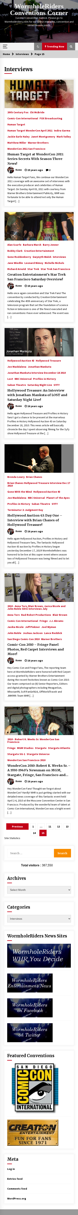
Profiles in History (44, 378)
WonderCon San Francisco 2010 (26, 759)
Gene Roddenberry (19, 256)
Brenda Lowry (16, 476)
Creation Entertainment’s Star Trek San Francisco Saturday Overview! (36, 277)
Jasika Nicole (15, 626)
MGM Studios (25, 747)
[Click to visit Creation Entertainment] (32, 1132)
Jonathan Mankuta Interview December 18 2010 (36, 372)
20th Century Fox (17, 112)
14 (34, 833)
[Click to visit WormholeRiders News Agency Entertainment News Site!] (30, 982)
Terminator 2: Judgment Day (25, 509)
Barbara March (32, 244)
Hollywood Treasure (48, 360)
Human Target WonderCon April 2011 (29, 130)
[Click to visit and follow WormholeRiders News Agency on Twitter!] (30, 1032)
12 (58, 826)
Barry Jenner (51, 244)
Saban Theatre (16, 384)
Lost (10, 378)
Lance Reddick (53, 632)
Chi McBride (37, 112)
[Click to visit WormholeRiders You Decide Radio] (39, 955)
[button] (38, 46)
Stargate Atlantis (59, 747)
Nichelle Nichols (54, 262)
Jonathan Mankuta (39, 366)
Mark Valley (64, 136)
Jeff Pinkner (32, 626)
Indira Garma (62, 130)
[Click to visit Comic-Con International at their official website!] (32, 1088)
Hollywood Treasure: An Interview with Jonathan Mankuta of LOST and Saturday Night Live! (37, 395)
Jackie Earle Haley (18, 136)
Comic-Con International (22, 118)
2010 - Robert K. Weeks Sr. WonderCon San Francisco (33, 740)
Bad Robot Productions (36, 614)
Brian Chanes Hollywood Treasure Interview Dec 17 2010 (38, 484)
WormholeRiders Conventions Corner (39, 9)
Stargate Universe (38, 753)
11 (49, 826)
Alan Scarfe (14, 244)
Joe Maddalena (16, 366)
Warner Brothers (38, 142)
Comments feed (17, 1188)
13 (67, 826)
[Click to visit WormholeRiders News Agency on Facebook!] (30, 1007)
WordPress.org (16, 1198)
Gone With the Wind (19, 491)
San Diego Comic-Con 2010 (23, 638)
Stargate (41, 747)
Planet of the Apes (58, 497)
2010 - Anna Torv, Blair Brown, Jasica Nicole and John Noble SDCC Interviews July (36, 607)
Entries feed (15, 1178)
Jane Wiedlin (15, 262)
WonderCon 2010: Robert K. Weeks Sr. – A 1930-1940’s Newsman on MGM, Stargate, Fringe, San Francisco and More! (38, 770)
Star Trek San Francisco (55, 268)
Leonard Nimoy (33, 262)
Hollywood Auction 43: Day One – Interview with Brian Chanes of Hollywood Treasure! (34, 520)
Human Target (16, 124)
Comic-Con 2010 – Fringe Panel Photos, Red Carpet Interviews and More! (35, 649)
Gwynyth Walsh (42, 256)
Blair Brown (60, 614)
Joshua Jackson (33, 632)
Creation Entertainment (39, 250)
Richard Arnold (16, 268)
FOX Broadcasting (51, 118)
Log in (11, 1169)
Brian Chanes (34, 476)
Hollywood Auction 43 (20, 360)
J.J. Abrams (56, 620)
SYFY (57, 384)
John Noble (14, 632)
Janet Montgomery (43, 136)
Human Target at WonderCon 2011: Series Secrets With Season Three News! (35, 158)
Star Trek (33, 268)
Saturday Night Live (39, 384)
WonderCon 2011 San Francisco (26, 148)
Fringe (44, 620)
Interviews (59, 256)
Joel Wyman (48, 626)
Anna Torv (13, 614)
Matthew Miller (16, 142)
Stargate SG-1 (16, 753)
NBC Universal (23, 378)
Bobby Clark (15, 250)
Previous (17, 826)
